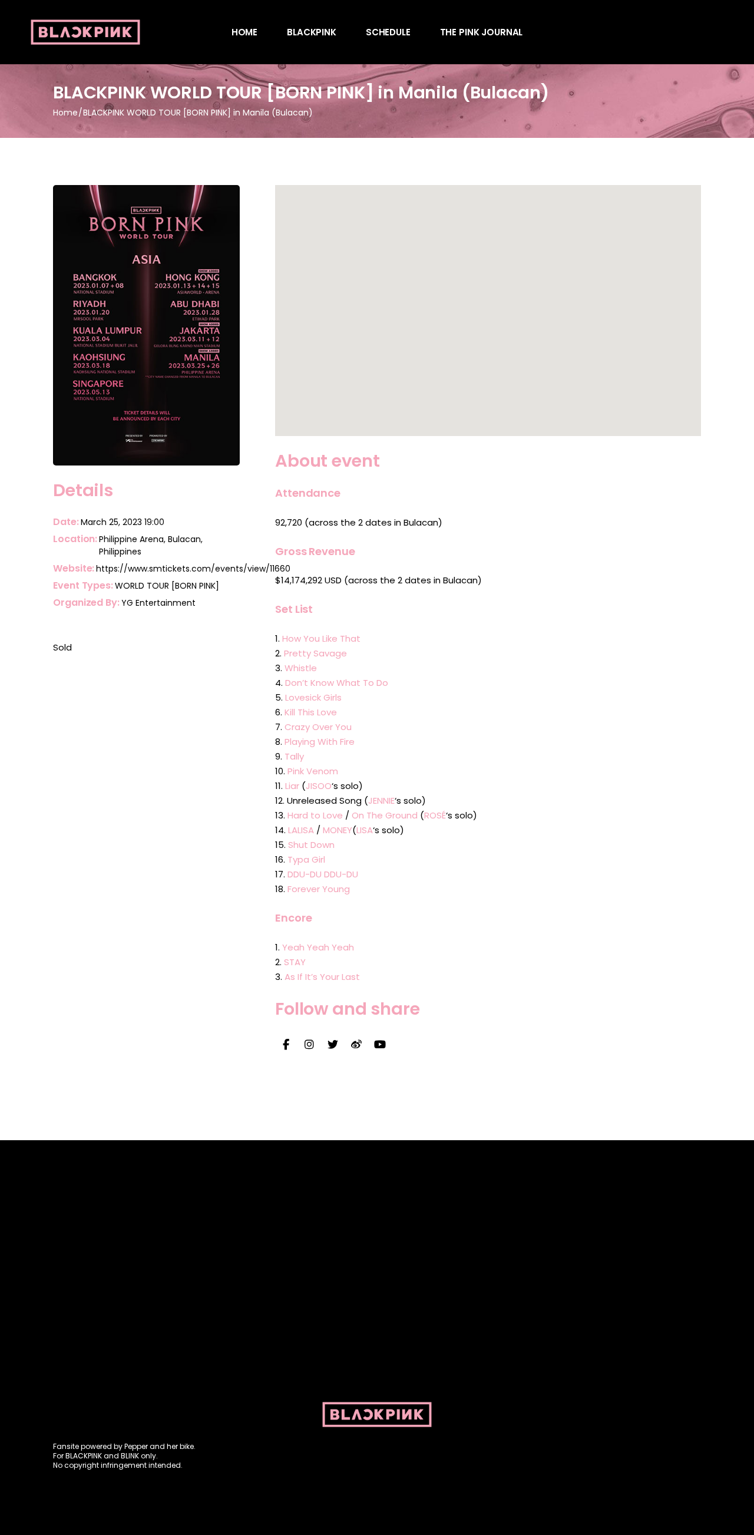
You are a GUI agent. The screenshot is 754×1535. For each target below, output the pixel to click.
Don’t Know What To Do (336, 682)
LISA (364, 830)
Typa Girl (306, 859)
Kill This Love (311, 712)
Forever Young (318, 889)
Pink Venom (312, 771)
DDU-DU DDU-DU (322, 874)
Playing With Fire (320, 741)
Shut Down (311, 845)
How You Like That (321, 638)
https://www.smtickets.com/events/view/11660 (193, 569)
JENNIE (381, 800)
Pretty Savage (315, 653)
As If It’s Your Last (322, 976)
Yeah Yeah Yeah (318, 947)
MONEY (337, 830)
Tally (294, 756)
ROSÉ (435, 815)
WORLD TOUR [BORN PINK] (167, 586)
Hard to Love (315, 815)
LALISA (301, 830)
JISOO (319, 786)
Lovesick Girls (313, 697)
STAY (295, 962)
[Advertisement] (377, 1295)
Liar (292, 786)
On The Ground (385, 815)
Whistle (301, 668)
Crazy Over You (318, 727)
